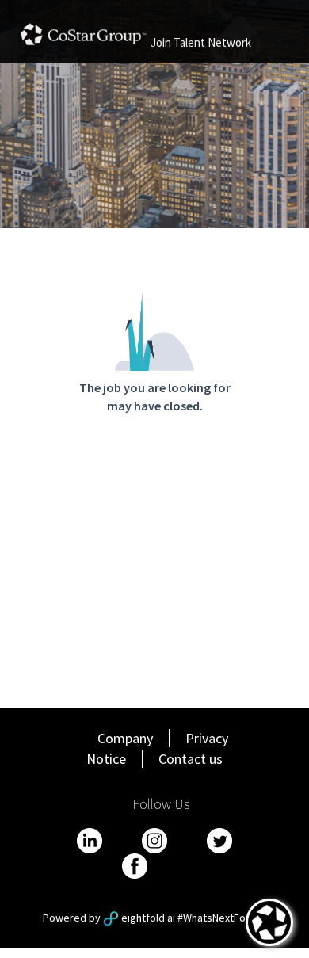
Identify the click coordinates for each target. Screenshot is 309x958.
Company (125, 738)
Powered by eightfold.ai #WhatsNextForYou (154, 917)
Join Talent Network (201, 42)
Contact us (190, 759)
